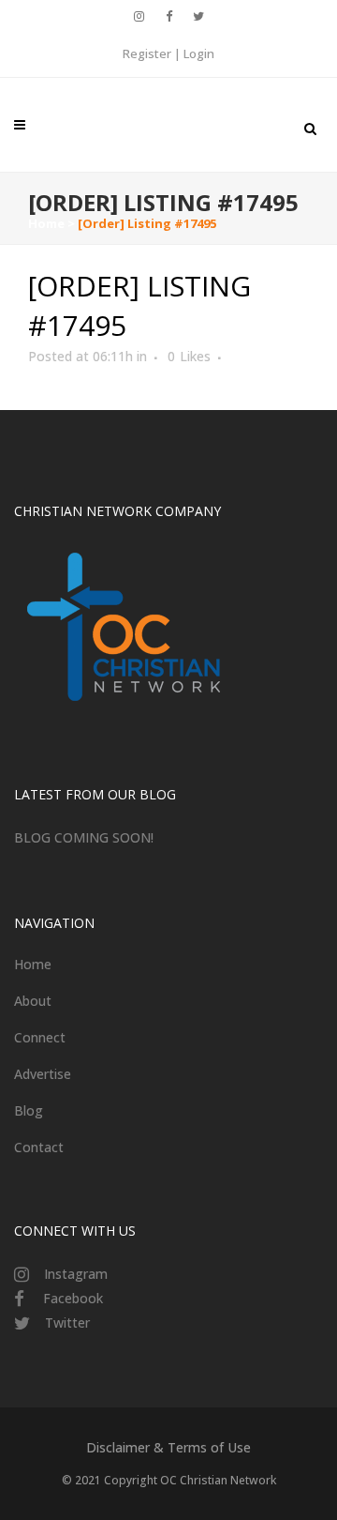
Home (46, 223)
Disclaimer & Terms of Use (168, 1447)
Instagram (76, 1274)
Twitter (67, 1322)
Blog (28, 1110)
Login (198, 53)
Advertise (42, 1074)
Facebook (73, 1298)
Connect (40, 1037)
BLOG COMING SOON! (84, 837)
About (32, 1001)
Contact (39, 1147)
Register (147, 53)
